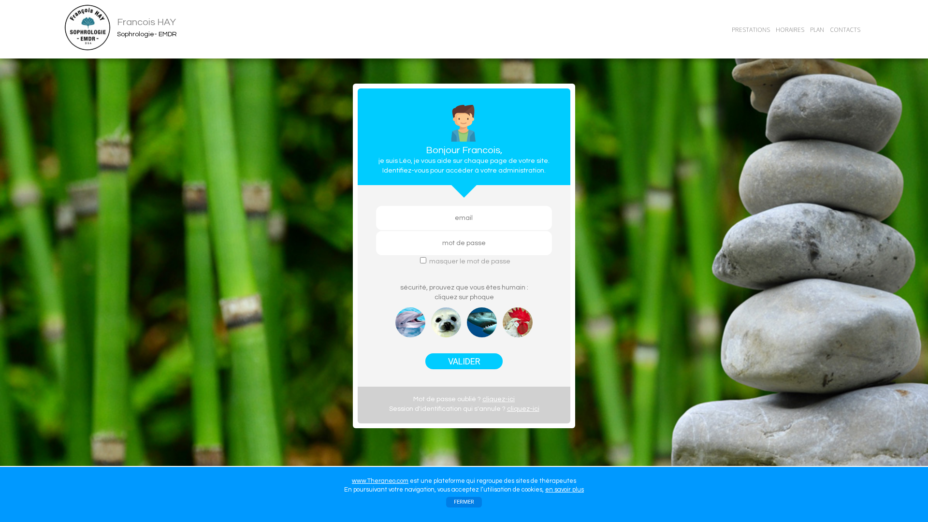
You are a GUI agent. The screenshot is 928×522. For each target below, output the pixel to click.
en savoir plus (564, 489)
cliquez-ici (498, 399)
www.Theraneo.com (380, 481)
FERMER (464, 502)
